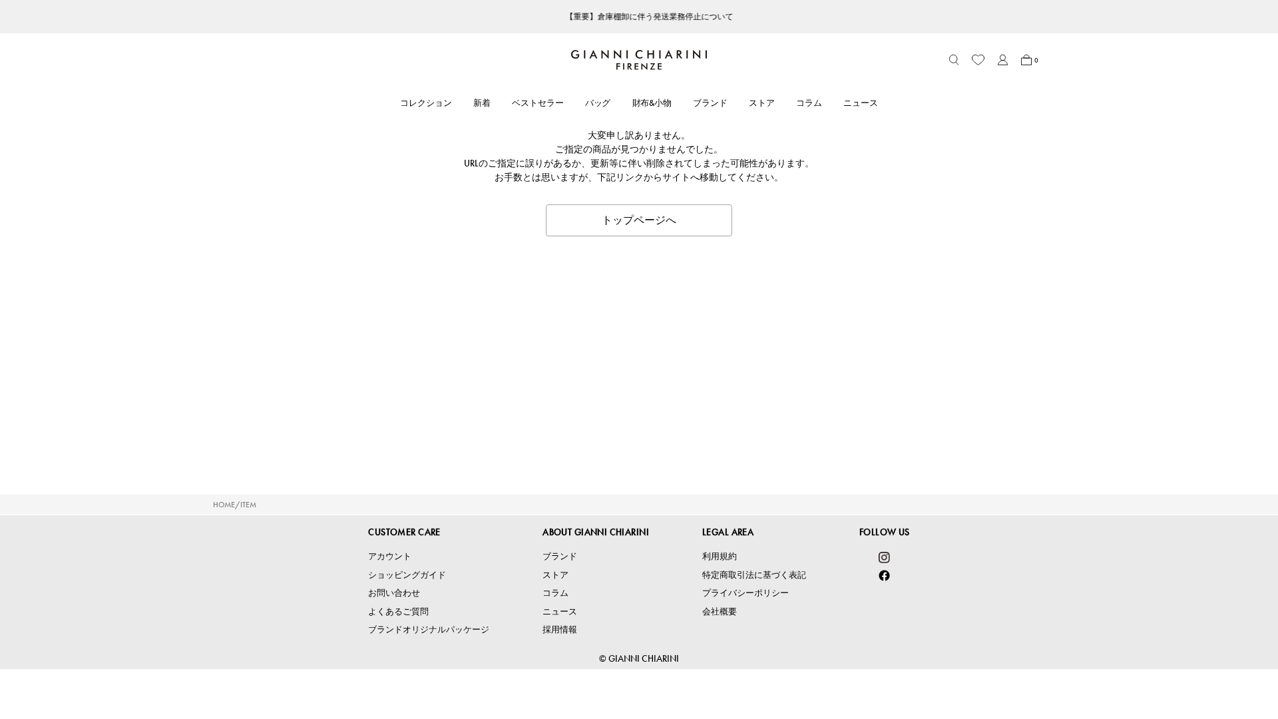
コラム (809, 103)
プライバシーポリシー (745, 593)
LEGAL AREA (727, 532)
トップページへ (639, 220)
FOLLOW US (884, 532)
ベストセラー (538, 103)
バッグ (598, 103)
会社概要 (719, 611)
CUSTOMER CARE (404, 532)
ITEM (248, 504)
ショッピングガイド (407, 575)
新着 (482, 103)
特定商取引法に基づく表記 (754, 575)
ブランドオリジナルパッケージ (428, 629)
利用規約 (719, 556)
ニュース (860, 103)
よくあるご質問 (398, 611)
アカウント (389, 556)
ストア (762, 103)
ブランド (710, 103)
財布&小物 (652, 103)
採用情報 (559, 629)
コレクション (426, 103)
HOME (224, 504)
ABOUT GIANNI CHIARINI (595, 532)
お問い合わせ (394, 593)
